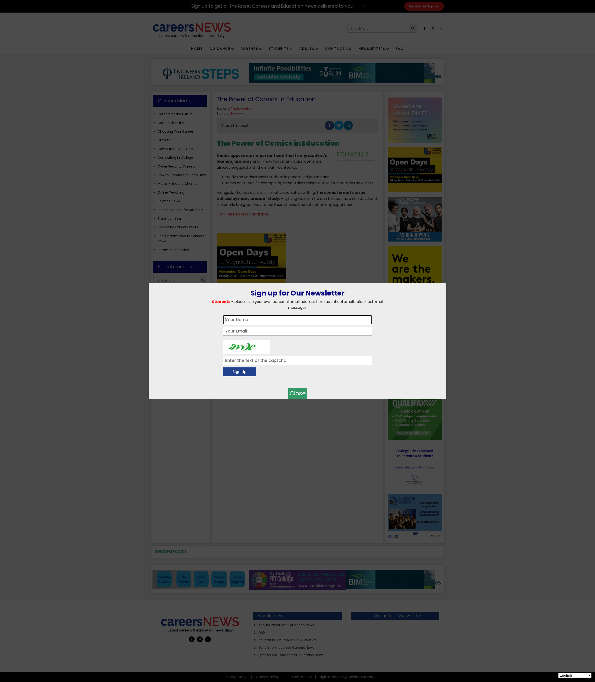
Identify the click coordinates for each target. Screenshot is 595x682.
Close (298, 393)
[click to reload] (246, 346)
